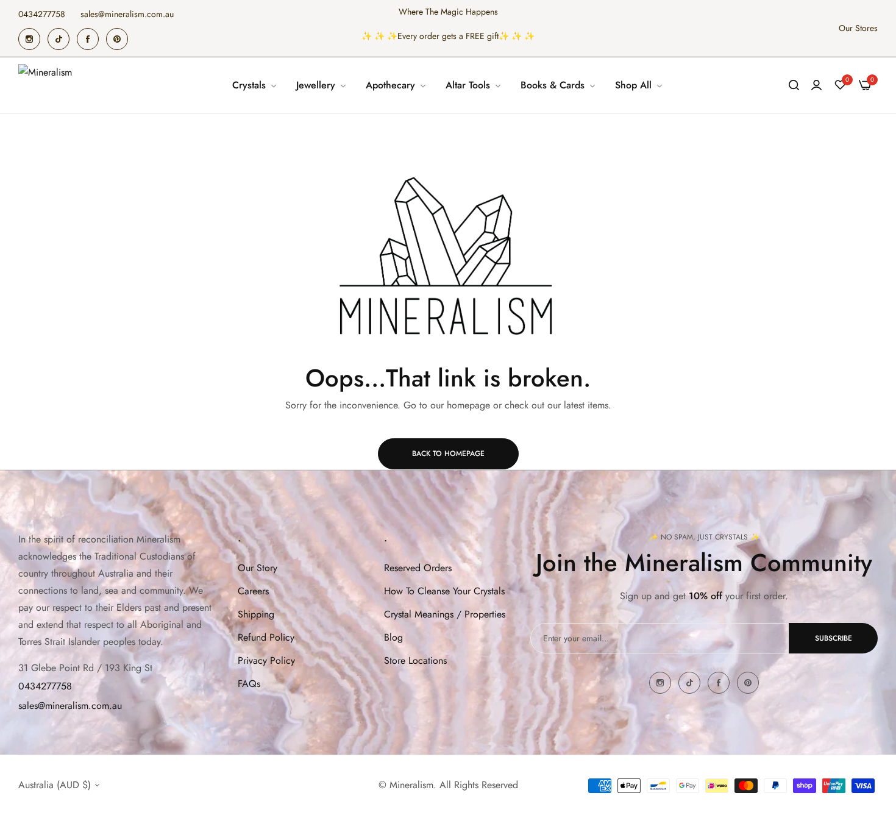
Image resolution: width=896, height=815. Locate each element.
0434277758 (45, 686)
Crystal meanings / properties (444, 614)
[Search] (794, 85)
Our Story (257, 568)
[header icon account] (816, 85)
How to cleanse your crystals (444, 591)
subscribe (833, 638)
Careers (253, 591)
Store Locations (415, 660)
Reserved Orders (418, 568)
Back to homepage (448, 453)
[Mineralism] (47, 85)
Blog (393, 637)
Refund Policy (266, 637)
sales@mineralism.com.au (70, 706)
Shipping (256, 614)
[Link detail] (29, 39)
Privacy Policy (266, 660)
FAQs (249, 684)
